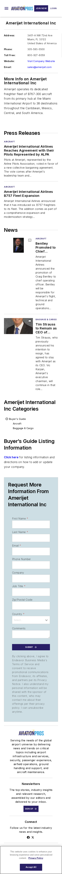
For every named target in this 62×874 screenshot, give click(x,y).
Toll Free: (10, 55)
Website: (9, 61)
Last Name (20, 532)
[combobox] (31, 620)
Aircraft (9, 141)
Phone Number (21, 559)
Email (16, 545)
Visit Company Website (41, 61)
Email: (8, 67)
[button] (6, 8)
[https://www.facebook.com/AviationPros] (28, 837)
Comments (18, 628)
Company (18, 572)
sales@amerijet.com (39, 67)
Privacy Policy (35, 858)
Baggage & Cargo (46, 319)
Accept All (31, 867)
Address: (9, 35)
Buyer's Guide (17, 419)
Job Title (18, 586)
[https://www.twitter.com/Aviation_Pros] (32, 837)
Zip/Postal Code (22, 599)
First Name (20, 518)
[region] (31, 860)
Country (18, 614)
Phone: (8, 49)
